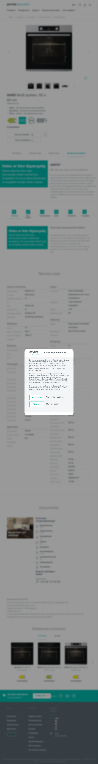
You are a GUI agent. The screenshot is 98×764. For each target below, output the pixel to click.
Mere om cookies (53, 404)
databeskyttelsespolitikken (51, 382)
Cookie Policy (49, 379)
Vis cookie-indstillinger (55, 397)
